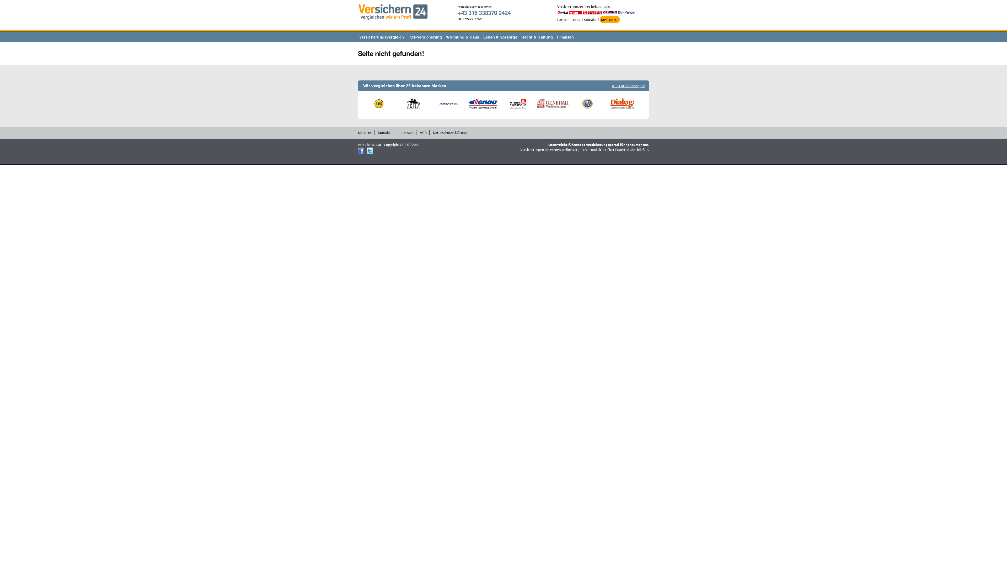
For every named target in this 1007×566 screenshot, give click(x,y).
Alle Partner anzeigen (628, 85)
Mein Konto (610, 19)
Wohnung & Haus (462, 37)
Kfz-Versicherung (425, 37)
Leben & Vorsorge (500, 37)
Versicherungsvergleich (381, 37)
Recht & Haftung (537, 37)
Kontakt (590, 19)
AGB (423, 132)
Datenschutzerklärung (450, 132)
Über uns (365, 132)
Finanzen (565, 37)
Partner (563, 19)
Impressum (405, 132)
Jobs (576, 19)
